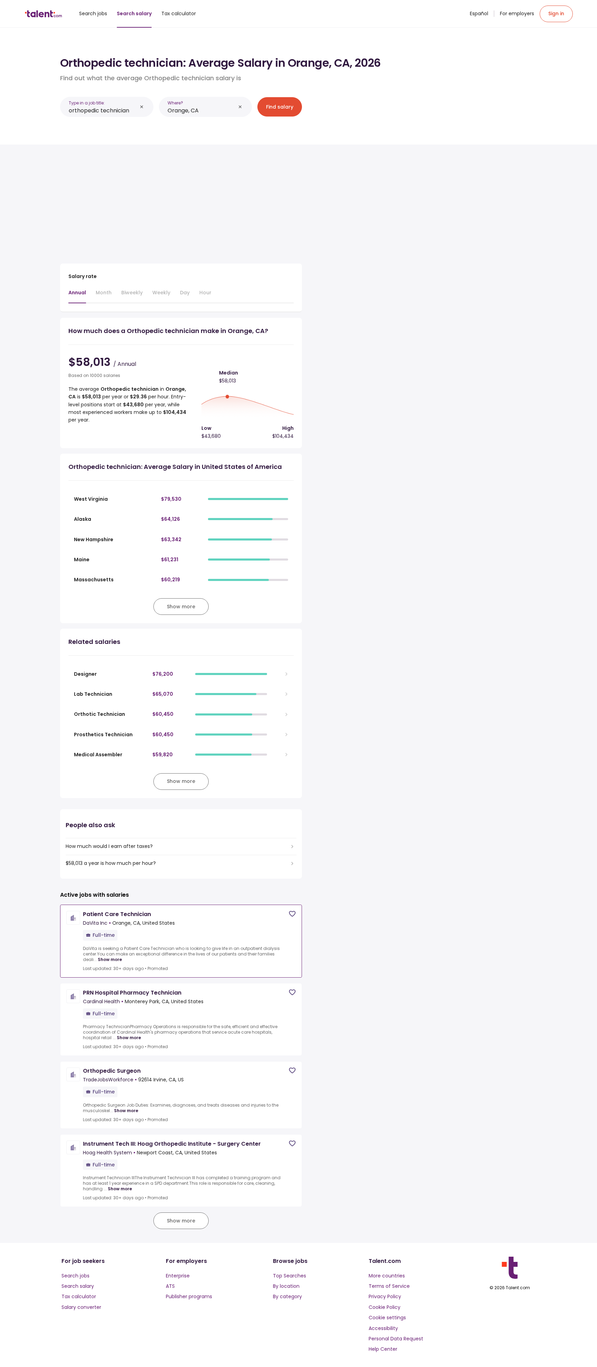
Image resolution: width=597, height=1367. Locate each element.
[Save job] (292, 914)
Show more (110, 959)
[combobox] (103, 110)
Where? (175, 103)
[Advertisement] (181, 201)
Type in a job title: (87, 103)
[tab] (77, 296)
